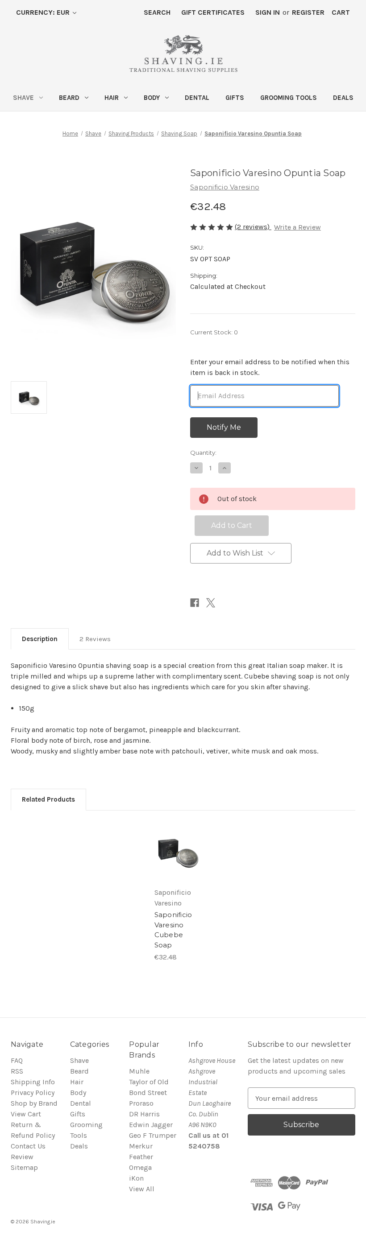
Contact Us (28, 1146)
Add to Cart (177, 864)
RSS (17, 1071)
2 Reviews (95, 639)
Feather (141, 1156)
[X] (210, 603)
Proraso (141, 1103)
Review (22, 1156)
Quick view (178, 839)
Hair (111, 98)
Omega (140, 1167)
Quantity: (203, 452)
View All (141, 1189)
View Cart (26, 1114)
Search (157, 12)
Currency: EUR (43, 12)
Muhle (139, 1071)
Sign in (267, 12)
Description (40, 639)
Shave (23, 98)
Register (308, 12)
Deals (343, 98)
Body (152, 98)
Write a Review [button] (297, 227)
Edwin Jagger (151, 1124)
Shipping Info (33, 1082)
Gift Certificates (213, 12)
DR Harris (144, 1114)
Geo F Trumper (152, 1135)
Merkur (141, 1146)
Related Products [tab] (48, 799)
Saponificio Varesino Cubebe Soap (173, 929)
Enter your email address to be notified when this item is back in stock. (269, 367)
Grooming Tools (288, 98)
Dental (197, 98)
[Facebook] (194, 603)
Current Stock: (214, 332)
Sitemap (24, 1167)
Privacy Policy (32, 1092)
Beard (69, 98)
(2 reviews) (253, 226)
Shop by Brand (34, 1103)
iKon (136, 1178)
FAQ (17, 1060)
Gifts (234, 98)
